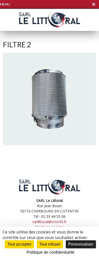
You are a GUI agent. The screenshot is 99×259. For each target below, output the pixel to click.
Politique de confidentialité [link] (50, 252)
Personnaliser (80, 244)
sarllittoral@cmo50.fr (49, 221)
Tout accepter (19, 244)
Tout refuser (49, 244)
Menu (5, 4)
